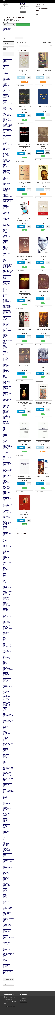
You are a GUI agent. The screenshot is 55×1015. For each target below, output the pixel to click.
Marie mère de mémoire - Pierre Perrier (24, 330)
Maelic (4, 810)
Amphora (5, 862)
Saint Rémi (5, 339)
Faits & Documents (7, 929)
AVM (13, 38)
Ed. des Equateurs (7, 744)
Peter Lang (5, 324)
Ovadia (4, 894)
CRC (4, 254)
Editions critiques (6, 856)
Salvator (5, 663)
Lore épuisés (5, 358)
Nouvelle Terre (6, 621)
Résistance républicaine (8, 768)
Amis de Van (5, 400)
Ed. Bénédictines (6, 691)
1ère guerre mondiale (7, 106)
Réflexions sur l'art (7, 95)
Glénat (4, 568)
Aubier (4, 761)
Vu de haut (5, 944)
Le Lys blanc (5, 710)
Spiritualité (5, 187)
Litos (4, 581)
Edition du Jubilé (6, 462)
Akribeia (5, 235)
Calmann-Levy (6, 565)
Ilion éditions (5, 569)
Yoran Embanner (6, 649)
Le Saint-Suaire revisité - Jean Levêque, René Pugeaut (24, 255)
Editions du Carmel (7, 486)
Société (4, 217)
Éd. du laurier (6, 468)
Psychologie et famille (7, 173)
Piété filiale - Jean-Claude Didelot (24, 183)
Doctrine (5, 193)
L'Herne (4, 756)
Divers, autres (6, 168)
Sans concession (6, 849)
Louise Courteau (6, 615)
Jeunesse (5, 74)
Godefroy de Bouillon (7, 283)
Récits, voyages (6, 215)
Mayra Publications (7, 803)
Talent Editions (6, 582)
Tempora (5, 882)
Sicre (4, 342)
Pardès (4, 771)
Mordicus (5, 564)
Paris (4, 184)
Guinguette (5, 73)
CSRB (4, 709)
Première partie (6, 690)
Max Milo (5, 633)
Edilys (4, 777)
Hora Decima (5, 471)
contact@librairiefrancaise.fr (9, 1006)
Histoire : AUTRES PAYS (8, 126)
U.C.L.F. (5, 349)
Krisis (4, 369)
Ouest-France (6, 319)
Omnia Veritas (6, 395)
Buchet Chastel (6, 523)
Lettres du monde (6, 308)
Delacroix (5, 256)
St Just (4, 346)
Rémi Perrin (5, 335)
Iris (4, 288)
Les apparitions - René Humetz (43, 366)
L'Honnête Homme (6, 704)
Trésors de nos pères (7, 907)
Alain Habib (5, 844)
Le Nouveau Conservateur (8, 967)
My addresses (23, 1000)
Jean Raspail (5, 152)
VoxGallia (5, 809)
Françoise (5, 962)
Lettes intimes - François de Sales (43, 330)
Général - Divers (6, 188)
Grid (48, 46)
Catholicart (5, 910)
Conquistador (5, 252)
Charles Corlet (6, 884)
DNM (4, 713)
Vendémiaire (5, 737)
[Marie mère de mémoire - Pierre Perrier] (24, 319)
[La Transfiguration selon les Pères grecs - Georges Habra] (43, 392)
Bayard (4, 570)
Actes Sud (5, 752)
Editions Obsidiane (7, 402)
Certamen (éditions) (7, 699)
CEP (4, 838)
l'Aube (4, 742)
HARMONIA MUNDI (7, 733)
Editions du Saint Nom (7, 272)
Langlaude (5, 300)
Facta (4, 277)
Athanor (4, 600)
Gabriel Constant (6, 281)
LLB (4, 367)
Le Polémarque (6, 726)
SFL (4, 231)
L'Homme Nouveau (7, 457)
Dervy (4, 876)
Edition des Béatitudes (7, 769)
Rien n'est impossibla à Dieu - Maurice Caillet (24, 513)
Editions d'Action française (8, 728)
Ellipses (4, 276)
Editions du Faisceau (7, 806)
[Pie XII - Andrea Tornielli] (43, 466)
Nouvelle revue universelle (8, 937)
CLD (4, 511)
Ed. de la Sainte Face (7, 891)
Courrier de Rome (6, 253)
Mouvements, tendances (8, 125)
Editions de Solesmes (7, 475)
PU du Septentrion (6, 516)
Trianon (4, 837)
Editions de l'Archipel (7, 562)
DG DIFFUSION (6, 605)
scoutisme (5, 142)
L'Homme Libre (6, 298)
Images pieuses (6, 203)
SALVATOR (5, 655)
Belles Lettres (6, 418)
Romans (5, 205)
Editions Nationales (7, 275)
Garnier (4, 501)
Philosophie (5, 923)
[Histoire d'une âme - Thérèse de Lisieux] (43, 245)
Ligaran (4, 521)
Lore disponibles (6, 357)
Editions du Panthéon (7, 571)
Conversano (5, 804)
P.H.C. (4, 320)
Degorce (5, 229)
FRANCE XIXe (6, 117)
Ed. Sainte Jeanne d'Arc (8, 790)
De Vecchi (5, 359)
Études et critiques (7, 211)
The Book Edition (6, 824)
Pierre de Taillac (6, 431)
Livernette (5, 822)
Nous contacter (6, 31)
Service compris (6, 885)
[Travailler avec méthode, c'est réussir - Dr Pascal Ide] (24, 208)
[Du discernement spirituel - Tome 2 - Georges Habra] (43, 430)
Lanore (4, 629)
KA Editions (5, 623)
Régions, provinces (7, 183)
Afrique (4, 221)
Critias (4, 827)
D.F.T (4, 404)
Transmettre (5, 481)
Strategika (5, 826)
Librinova (5, 593)
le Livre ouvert (6, 485)
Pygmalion (5, 751)
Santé (4, 177)
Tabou (4, 943)
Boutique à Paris (6, 29)
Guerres (4, 102)
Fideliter (4, 278)
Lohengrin (5, 815)
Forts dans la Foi (6, 279)
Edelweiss (5, 820)
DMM (4, 661)
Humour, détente (6, 926)
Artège (4, 550)
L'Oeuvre (5, 299)
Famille (4, 101)
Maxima (4, 598)
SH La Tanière (6, 482)
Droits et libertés (6, 450)
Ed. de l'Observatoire (7, 757)
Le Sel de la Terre (6, 931)
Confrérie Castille (6, 786)
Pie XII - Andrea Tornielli (43, 476)
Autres (4, 60)
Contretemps (5, 673)
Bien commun (6, 682)
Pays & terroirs (6, 323)
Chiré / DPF (5, 787)
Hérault (4, 879)
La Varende (5, 153)
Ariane (4, 611)
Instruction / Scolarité (7, 144)
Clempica (5, 372)
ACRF (4, 774)
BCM (4, 246)
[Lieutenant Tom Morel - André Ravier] (43, 60)
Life (4, 477)
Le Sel (4, 781)
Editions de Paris (6, 488)
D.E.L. (4, 255)
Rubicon (5, 380)
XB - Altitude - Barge (7, 705)
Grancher (5, 608)
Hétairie (4, 727)
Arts (4, 89)
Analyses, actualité (7, 166)
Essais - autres (6, 213)
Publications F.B (6, 396)
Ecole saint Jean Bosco (8, 775)
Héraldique (5, 91)
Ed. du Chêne (6, 873)
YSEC (4, 353)
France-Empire (6, 681)
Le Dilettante (5, 764)
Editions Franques (6, 273)
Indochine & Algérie (7, 108)
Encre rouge (5, 878)
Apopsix (5, 401)
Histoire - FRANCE (7, 115)
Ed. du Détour (6, 524)
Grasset (4, 556)
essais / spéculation (7, 200)
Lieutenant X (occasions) (8, 141)
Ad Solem (5, 577)
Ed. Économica (6, 410)
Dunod (4, 573)
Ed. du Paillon (6, 845)
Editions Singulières (7, 386)
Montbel (4, 534)
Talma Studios (6, 592)
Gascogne (5, 732)
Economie (5, 921)
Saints (4, 195)
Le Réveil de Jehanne (7, 853)
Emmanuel (5, 454)
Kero (4, 567)
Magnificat (5, 439)
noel (4, 920)
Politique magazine (7, 972)
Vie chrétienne (6, 191)
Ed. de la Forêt (6, 877)
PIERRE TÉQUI (6, 487)
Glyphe (4, 442)
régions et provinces (7, 185)
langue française (6, 212)
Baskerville (5, 244)
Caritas (4, 719)
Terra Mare (5, 452)
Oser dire (5, 620)
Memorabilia (5, 722)
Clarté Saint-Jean (6, 250)
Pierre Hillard (5, 325)
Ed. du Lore (5, 355)
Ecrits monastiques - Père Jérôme (43, 145)
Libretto (4, 528)
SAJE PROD (5, 460)
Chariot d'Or (5, 609)
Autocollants (5, 66)
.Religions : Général (7, 135)
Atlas (4, 376)
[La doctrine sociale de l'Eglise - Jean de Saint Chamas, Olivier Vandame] (24, 281)
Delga (4, 896)
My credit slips (23, 998)
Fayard (4, 553)
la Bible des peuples (43, 291)
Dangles (5, 606)
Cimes (4, 798)
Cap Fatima (5, 872)
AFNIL (4, 889)
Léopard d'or (5, 394)
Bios (4, 795)
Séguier (4, 734)
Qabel (4, 692)
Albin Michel (5, 548)
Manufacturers (9, 979)
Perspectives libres (7, 939)
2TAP (4, 904)
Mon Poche (5, 532)
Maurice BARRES (6, 155)
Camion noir (5, 247)
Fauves (4, 296)
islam (4, 131)
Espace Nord (5, 387)
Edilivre (4, 906)
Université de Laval (7, 714)
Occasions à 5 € (6, 160)
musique (5, 158)
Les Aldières (5, 411)
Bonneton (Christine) (7, 533)
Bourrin (4, 493)
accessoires (5, 57)
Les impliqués (6, 294)
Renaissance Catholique (8, 950)
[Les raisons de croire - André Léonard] (43, 96)
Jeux (4, 67)
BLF (4, 375)
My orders (22, 996)
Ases (4, 378)
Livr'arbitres (5, 897)
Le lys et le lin (6, 901)
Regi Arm (5, 723)
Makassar (5, 855)
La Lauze (5, 915)
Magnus (4, 514)
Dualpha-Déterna (6, 263)
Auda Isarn (5, 240)
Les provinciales (6, 664)
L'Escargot (5, 695)
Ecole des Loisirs (6, 763)
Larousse (5, 558)
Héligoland (5, 390)
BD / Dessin (5, 97)
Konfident (5, 444)
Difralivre (5, 259)
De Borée (5, 507)
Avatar (4, 242)
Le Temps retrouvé (7, 721)
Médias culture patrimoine (8, 715)
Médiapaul (5, 499)
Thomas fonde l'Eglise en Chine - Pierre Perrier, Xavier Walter (24, 404)
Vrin (4, 398)
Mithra (4, 313)
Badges (4, 62)
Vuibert (4, 634)
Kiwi (4, 637)
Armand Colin (6, 547)
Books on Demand (7, 512)
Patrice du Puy (6, 832)
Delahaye (5, 821)
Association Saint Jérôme (8, 767)
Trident (4, 789)
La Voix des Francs (7, 971)
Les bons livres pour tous (8, 374)
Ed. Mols (5, 527)
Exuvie (4, 614)
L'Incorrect (5, 960)
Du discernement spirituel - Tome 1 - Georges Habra (24, 477)
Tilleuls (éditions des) (7, 917)
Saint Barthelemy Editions (8, 898)
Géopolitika (5, 825)
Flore (4, 833)
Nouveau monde (6, 541)
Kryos (4, 529)
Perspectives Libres (7, 594)
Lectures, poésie (6, 79)
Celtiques (5, 248)
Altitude (4, 708)
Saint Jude (5, 667)
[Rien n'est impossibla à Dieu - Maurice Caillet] (24, 502)
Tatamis (4, 441)
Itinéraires (5, 377)
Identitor (5, 285)
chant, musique (6, 96)
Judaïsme (5, 136)
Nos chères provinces (7, 264)
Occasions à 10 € (6, 159)
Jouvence (5, 631)
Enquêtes (5, 100)
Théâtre (4, 214)
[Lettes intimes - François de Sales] (43, 319)
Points (4, 429)
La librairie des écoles (7, 628)
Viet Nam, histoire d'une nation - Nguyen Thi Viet (24, 71)
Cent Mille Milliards (7, 587)
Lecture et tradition (7, 952)
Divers (4, 71)
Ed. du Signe (5, 360)
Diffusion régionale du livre (8, 720)
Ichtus (4, 866)
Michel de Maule (6, 505)
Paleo (4, 779)
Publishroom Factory (7, 857)
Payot (4, 762)
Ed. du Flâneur (6, 865)
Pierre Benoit (5, 156)
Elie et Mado (5, 796)
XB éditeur (5, 707)
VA (3, 515)
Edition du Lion (6, 371)
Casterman (5, 749)
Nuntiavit (5, 480)
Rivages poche (6, 754)
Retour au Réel (6, 831)
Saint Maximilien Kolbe (7, 340)
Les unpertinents (6, 622)
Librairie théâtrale (6, 880)
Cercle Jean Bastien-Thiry (8, 249)
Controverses (6, 194)
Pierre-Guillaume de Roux (8, 646)
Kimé (4, 427)
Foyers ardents (6, 883)
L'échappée (5, 421)
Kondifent (5, 818)
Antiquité (5, 127)
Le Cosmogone (6, 839)
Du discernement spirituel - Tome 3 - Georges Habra (24, 440)
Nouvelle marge (6, 807)
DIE (4, 258)
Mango (4, 437)
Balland (4, 509)
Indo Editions (5, 834)
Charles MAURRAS (7, 148)
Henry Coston (6, 284)
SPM (4, 295)
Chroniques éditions (7, 430)
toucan (4, 552)
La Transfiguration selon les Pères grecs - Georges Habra (43, 403)
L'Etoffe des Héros (7, 892)
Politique (5, 165)
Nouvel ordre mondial (7, 919)
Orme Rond (5, 318)
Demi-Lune (5, 618)
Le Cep (4, 948)
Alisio (4, 639)
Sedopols (5, 341)
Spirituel (5, 75)
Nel (4, 317)
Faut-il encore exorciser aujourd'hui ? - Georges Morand (24, 146)
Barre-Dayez (5, 243)
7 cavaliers (5, 698)
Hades (4, 542)
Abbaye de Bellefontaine (8, 536)
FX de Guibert (6, 555)
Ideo (4, 590)
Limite (4, 955)
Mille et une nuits (6, 585)
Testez (4, 612)
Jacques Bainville (6, 150)
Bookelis (5, 575)
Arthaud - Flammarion (7, 746)
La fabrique (5, 422)
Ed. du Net (5, 874)
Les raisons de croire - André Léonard (43, 107)
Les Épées (5, 958)
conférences (5, 72)
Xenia (4, 419)
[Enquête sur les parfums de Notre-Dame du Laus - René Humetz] (24, 96)
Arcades (5, 797)
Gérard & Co (5, 282)
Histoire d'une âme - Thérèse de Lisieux (43, 255)
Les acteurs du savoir (7, 469)
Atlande (4, 640)
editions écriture (6, 381)
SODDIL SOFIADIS (7, 616)
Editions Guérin (6, 405)
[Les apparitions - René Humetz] (43, 355)
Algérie (4, 220)
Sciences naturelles (7, 925)
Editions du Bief (6, 517)
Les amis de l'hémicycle (8, 970)
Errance (4, 760)
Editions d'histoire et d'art (8, 270)
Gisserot (5, 447)
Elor (4, 785)
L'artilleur (5, 545)
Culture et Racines (7, 445)
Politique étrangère (7, 129)
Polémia (5, 326)
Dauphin (5, 745)
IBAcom (5, 888)
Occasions (5, 145)
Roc (4, 337)
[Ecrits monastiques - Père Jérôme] (43, 134)
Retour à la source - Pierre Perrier (43, 219)
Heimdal (5, 230)
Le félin (4, 739)
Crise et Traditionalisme (8, 199)
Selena (4, 425)
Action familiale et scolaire (8, 234)
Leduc (4, 638)
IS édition (5, 579)
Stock (4, 563)
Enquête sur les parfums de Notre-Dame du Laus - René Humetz (24, 108)
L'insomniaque (6, 389)
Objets (4, 80)
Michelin (5, 436)
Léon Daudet (5, 154)
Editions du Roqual (7, 912)
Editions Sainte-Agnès (7, 399)
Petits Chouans (6, 784)
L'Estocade (5, 703)
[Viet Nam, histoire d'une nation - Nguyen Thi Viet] (24, 60)
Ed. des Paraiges (6, 265)
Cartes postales (6, 68)
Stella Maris (5, 347)
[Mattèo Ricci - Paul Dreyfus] (24, 355)
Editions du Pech (6, 466)
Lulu (4, 766)
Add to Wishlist (21, 85)
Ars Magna (5, 412)
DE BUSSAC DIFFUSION (8, 778)
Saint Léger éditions (7, 470)
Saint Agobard (6, 415)
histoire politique (6, 170)
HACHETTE (5, 539)
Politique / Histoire (6, 85)
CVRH (4, 384)
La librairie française (7, 498)
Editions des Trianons (7, 393)
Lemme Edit (5, 448)
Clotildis (4, 711)
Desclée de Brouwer (7, 546)
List (50, 46)
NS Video (5, 459)
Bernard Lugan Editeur (7, 773)
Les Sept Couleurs (7, 305)
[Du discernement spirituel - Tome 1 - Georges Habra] (24, 466)
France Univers (6, 365)
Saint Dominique (6, 716)
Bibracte (5, 890)
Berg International (6, 492)
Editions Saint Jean (7, 808)
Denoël (4, 494)
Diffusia (4, 666)
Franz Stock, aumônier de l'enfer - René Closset (43, 183)
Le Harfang (5, 956)
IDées (4, 361)
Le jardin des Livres (7, 627)
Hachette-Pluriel (6, 557)
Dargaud (5, 435)
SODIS (4, 491)
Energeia (5, 364)
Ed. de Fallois (6, 551)
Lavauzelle (5, 603)
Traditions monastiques (7, 453)
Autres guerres (6, 112)
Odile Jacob (5, 561)
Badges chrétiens (6, 63)
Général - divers (6, 139)
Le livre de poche (6, 544)
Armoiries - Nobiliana (7, 924)
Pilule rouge (5, 819)
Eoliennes (5, 652)
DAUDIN (5, 440)
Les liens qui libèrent (7, 758)
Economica (5, 799)
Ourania (4, 656)
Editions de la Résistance (8, 271)
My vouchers (22, 1003)
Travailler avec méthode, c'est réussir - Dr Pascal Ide (24, 219)
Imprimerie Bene (6, 287)
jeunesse (5, 83)
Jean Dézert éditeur (7, 843)
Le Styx (4, 302)
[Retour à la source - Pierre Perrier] (43, 208)
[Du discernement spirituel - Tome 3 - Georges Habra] (24, 430)
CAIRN (4, 914)
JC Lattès (5, 540)
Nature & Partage (6, 625)
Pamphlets (5, 171)
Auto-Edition (5, 241)
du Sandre (5, 738)
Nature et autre (6, 179)
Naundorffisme (6, 848)
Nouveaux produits (7, 28)
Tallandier (5, 500)
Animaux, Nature (6, 225)
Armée (4, 107)
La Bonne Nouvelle (7, 674)
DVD (4, 82)
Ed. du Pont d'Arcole (7, 266)
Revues (4, 336)
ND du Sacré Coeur (7, 316)
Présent (4, 329)
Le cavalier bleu (6, 506)
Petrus (4, 479)
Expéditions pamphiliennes (8, 859)
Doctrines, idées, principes (8, 167)
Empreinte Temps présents (8, 675)
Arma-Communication (7, 238)
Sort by (17, 45)
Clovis (4, 653)
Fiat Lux (5, 617)
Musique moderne (6, 78)
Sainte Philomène (6, 701)
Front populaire (6, 968)
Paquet (4, 576)
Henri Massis (5, 149)
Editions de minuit (6, 503)
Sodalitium (5, 413)
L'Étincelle (5, 966)
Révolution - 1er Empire (7, 120)
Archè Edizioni (6, 228)
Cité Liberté (5, 886)
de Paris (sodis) (6, 510)
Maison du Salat (6, 310)
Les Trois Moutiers (7, 306)
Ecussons (5, 61)
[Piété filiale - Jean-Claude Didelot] (24, 172)
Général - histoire (6, 114)
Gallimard (5, 495)
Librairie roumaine (6, 836)
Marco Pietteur (6, 610)
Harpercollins (5, 588)
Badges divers (6, 65)
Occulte (4, 164)
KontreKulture (6, 290)
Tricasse (5, 851)
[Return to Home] (4, 38)
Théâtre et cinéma (6, 90)
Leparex (4, 304)
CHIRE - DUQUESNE (7, 783)
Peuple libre (5, 476)
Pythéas (5, 334)
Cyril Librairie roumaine (7, 900)
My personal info (23, 1002)
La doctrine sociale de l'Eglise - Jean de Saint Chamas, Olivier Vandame (24, 293)
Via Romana (5, 662)
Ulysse (4, 351)
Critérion (5, 434)
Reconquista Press (7, 772)
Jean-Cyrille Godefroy (7, 647)
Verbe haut (5, 725)
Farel (4, 456)
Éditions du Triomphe (7, 465)
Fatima (4, 88)
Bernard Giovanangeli (7, 591)
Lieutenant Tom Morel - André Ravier (43, 71)
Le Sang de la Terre (7, 301)
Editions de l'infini (6, 382)
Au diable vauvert (6, 518)
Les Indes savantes (7, 522)
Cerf (4, 535)
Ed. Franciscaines (6, 657)
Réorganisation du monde (8, 867)
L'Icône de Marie (6, 670)
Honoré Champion (6, 366)
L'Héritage (5, 930)
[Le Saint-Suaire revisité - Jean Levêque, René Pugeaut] (24, 245)
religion (4, 84)
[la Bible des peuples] (43, 281)
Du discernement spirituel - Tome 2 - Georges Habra (43, 440)
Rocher (4, 559)
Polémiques (5, 328)
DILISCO (5, 626)
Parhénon (5, 847)
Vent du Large (6, 352)
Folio (4, 530)
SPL (4, 345)
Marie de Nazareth (6, 680)
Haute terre (5, 370)
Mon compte (5, 30)
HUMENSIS (5, 604)
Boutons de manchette (7, 59)
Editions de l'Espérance (7, 489)
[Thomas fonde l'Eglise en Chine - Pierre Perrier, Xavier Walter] (24, 392)
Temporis (5, 520)
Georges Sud (5, 354)
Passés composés (7, 641)
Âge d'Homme (6, 291)
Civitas (4, 717)
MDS (4, 428)
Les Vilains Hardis (6, 307)
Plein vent (5, 586)
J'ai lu (4, 750)
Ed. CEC (5, 895)
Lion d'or (5, 793)
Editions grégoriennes (7, 446)
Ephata (4, 596)
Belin (4, 643)
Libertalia (5, 740)
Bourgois (5, 526)
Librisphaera (5, 868)
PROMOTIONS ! (6, 172)
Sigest (4, 602)
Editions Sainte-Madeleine (8, 464)
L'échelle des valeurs (7, 949)
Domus (4, 688)
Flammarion (5, 748)
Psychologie (5, 178)
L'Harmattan (5, 293)
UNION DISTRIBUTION (8, 743)
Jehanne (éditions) (6, 812)
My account (23, 994)
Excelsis (5, 483)
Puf (4, 333)
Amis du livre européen (7, 237)
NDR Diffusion (6, 913)
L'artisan (5, 583)
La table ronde (6, 497)
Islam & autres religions (8, 130)
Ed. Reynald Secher (7, 463)
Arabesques (5, 860)
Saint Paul (5, 472)
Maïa (4, 902)
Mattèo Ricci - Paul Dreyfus (24, 365)
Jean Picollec (6, 632)
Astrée (4, 816)
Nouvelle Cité (6, 580)
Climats (4, 755)
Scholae (5, 780)
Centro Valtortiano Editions (8, 684)
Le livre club (5, 388)
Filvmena (5, 685)
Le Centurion (5, 672)
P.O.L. (4, 322)
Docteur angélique (6, 668)
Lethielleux (5, 574)
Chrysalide (5, 854)
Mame (4, 433)
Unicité (4, 731)
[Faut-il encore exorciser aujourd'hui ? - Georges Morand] (24, 134)
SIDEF (4, 383)
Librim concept (6, 392)
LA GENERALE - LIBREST (8, 599)
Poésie (4, 209)
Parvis (4, 863)
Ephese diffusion (6, 702)
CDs (4, 69)
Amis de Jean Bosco (7, 236)
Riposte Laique (6, 363)
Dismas (4, 260)
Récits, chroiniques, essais (8, 918)
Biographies (5, 121)
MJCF (4, 314)
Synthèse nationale (7, 348)
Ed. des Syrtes (6, 736)
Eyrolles (5, 538)
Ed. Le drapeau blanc (7, 693)
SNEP (4, 343)
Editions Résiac (6, 406)
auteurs (8, 38)
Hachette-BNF (6, 597)
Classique (5, 77)
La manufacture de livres (8, 504)
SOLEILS (5, 729)
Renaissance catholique (8, 669)
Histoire (4, 113)
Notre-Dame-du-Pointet (7, 861)
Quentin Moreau (6, 676)
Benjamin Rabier (6, 138)
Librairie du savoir (6, 850)
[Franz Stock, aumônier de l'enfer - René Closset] (43, 172)
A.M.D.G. (5, 232)
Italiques (5, 289)
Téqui (4, 458)
